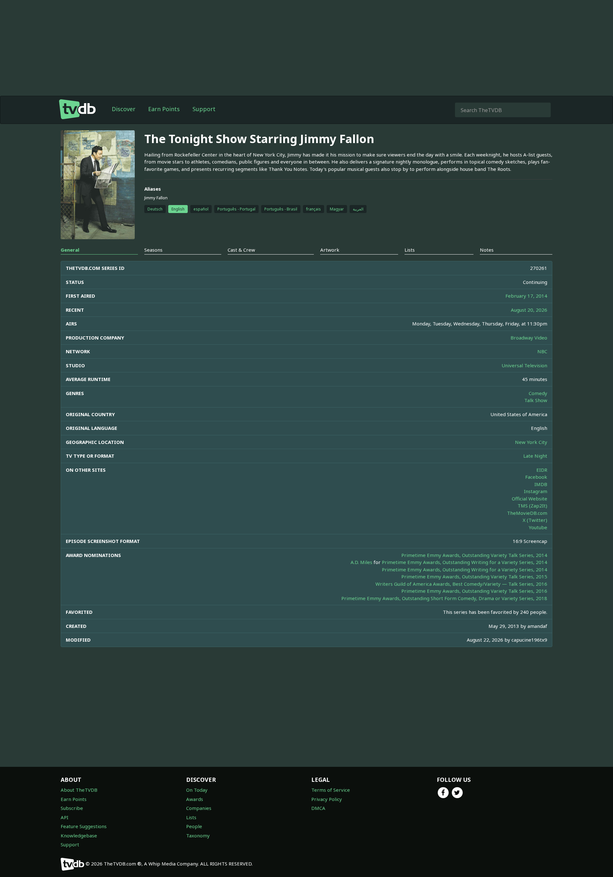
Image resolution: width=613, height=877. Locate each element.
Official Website (529, 498)
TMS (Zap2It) (532, 505)
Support (204, 109)
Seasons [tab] (153, 250)
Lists (191, 817)
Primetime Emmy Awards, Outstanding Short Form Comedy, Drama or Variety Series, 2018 (444, 598)
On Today (197, 790)
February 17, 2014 (526, 296)
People (194, 826)
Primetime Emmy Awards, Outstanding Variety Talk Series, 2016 (474, 591)
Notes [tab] (487, 250)
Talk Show (535, 400)
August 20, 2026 (529, 310)
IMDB (540, 484)
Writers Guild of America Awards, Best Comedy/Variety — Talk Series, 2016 (461, 584)
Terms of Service (330, 790)
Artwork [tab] (329, 250)
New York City (531, 442)
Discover (123, 109)
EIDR (541, 470)
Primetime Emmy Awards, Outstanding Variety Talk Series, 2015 (474, 576)
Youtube (538, 527)
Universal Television (524, 365)
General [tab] (70, 250)
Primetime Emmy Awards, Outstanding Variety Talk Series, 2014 (474, 555)
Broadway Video (529, 337)
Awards (194, 799)
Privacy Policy (326, 799)
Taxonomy (198, 835)
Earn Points (164, 109)
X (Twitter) (535, 520)
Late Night (535, 456)
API (64, 817)
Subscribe (72, 808)
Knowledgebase (79, 835)
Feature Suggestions (84, 826)
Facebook (536, 477)
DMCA (318, 808)
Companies (198, 808)
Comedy (538, 393)
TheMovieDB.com (527, 513)
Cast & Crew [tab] (241, 250)
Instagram (535, 491)
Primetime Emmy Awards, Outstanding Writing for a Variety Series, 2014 (464, 562)
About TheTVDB (79, 790)
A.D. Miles (361, 562)
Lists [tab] (410, 250)
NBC (542, 351)
